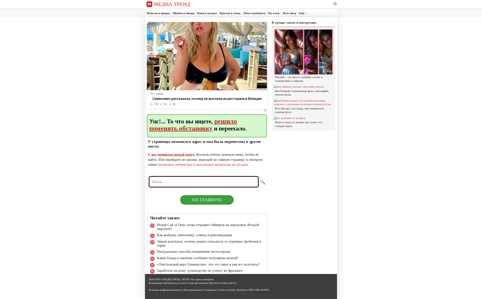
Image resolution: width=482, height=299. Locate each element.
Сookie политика (226, 290)
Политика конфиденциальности (165, 290)
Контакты (242, 290)
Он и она (273, 13)
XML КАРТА (262, 290)
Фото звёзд (289, 13)
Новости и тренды (158, 13)
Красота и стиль (230, 13)
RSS (251, 290)
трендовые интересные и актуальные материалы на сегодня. (203, 164)
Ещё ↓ (303, 13)
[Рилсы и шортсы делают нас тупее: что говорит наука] (289, 118)
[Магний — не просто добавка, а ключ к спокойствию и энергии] (303, 72)
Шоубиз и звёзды (183, 13)
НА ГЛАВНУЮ (207, 199)
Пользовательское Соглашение (200, 290)
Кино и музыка (207, 13)
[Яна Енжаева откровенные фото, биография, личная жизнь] (299, 86)
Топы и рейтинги (254, 13)
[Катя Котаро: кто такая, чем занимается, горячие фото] (303, 104)
